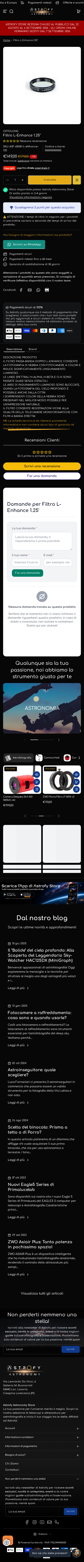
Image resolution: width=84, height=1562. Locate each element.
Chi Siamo (12, 1463)
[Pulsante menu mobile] (5, 11)
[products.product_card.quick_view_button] (36, 778)
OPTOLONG (10, 131)
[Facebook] (27, 1522)
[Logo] (42, 11)
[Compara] (77, 180)
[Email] (49, 1522)
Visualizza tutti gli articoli (42, 1293)
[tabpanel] (42, 393)
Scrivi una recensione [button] (42, 466)
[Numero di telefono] (57, 1522)
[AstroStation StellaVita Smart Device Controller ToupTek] (22, 783)
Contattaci (12, 1470)
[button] (11, 11)
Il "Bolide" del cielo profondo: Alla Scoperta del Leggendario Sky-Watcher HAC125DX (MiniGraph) (41, 955)
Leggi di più (16, 988)
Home (6, 40)
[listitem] (14, 349)
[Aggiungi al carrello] (36, 786)
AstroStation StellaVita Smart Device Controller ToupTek (20, 802)
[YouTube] (42, 1522)
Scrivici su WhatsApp (27, 244)
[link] (21, 290)
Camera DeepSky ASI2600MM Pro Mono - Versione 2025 (60, 802)
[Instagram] (34, 1522)
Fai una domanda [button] (42, 476)
